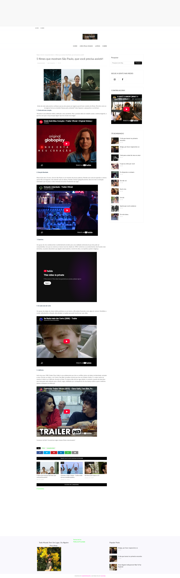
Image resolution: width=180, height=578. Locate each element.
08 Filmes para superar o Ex (92, 475)
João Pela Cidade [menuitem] (86, 46)
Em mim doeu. (124, 214)
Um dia (122, 197)
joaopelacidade (49, 55)
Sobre (42, 28)
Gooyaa (103, 575)
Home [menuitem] (75, 46)
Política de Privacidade (79, 542)
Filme (43, 448)
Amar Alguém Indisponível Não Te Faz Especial (129, 566)
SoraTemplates (86, 575)
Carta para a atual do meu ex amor (130, 155)
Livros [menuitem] (97, 46)
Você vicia (123, 189)
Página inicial (40, 55)
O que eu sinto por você (127, 164)
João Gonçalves (51, 63)
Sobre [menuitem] (104, 46)
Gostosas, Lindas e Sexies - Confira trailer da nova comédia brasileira (71, 476)
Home (37, 28)
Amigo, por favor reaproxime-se (129, 147)
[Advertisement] (56, 13)
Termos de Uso (77, 539)
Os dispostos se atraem (127, 172)
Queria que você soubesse (128, 206)
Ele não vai (123, 180)
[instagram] (114, 79)
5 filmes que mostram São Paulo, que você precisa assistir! (46, 476)
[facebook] (122, 79)
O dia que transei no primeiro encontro (129, 139)
